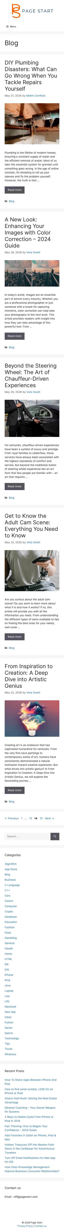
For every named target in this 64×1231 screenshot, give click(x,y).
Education (11, 922)
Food (8, 932)
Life (7, 1001)
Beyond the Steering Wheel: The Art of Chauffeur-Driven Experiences (31, 375)
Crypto (9, 911)
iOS (7, 969)
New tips (10, 1011)
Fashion (9, 927)
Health (9, 948)
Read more (14, 189)
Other (8, 1017)
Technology (12, 1038)
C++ (7, 890)
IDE (7, 964)
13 (31, 818)
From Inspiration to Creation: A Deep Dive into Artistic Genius (29, 676)
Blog (11, 201)
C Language (12, 885)
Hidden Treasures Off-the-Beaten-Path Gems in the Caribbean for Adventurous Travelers (30, 1148)
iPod (7, 980)
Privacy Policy (25, 1225)
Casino (9, 900)
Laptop (9, 990)
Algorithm (11, 863)
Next (49, 818)
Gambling (11, 937)
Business (10, 879)
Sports (9, 1033)
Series (8, 1027)
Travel (8, 1048)
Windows (10, 1054)
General (9, 943)
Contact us (41, 1225)
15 (41, 818)
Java (8, 985)
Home (8, 953)
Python (9, 1022)
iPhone (9, 974)
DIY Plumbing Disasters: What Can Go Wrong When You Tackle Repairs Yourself (31, 75)
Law (7, 996)
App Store (11, 869)
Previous (12, 818)
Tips (7, 1043)
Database (11, 916)
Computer (11, 906)
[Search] (54, 836)
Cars (7, 895)
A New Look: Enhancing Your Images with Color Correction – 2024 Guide (28, 232)
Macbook (10, 1006)
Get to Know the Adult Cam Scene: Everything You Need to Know (31, 525)
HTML (8, 959)
